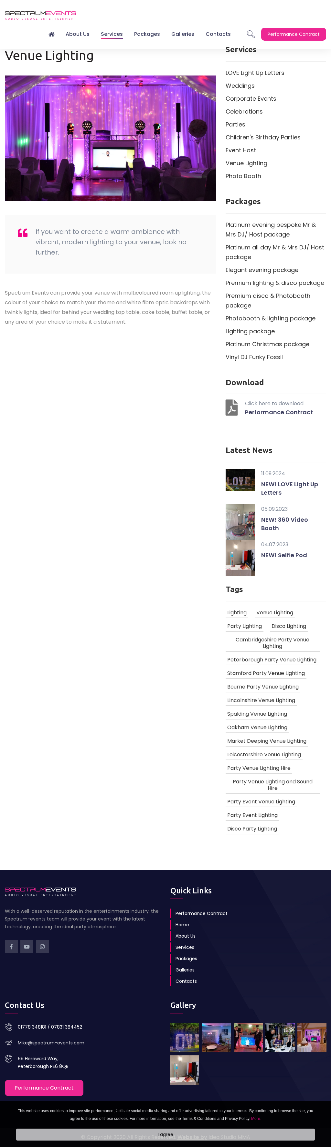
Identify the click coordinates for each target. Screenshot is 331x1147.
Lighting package (250, 331)
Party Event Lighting (252, 815)
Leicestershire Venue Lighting (264, 754)
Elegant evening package (262, 270)
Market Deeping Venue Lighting (266, 741)
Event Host (241, 150)
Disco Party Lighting (252, 828)
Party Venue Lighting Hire (259, 768)
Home (182, 924)
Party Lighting (244, 626)
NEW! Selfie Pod (284, 555)
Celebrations (244, 111)
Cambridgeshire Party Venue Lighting (272, 643)
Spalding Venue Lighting (257, 714)
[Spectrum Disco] (248, 1037)
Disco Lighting (289, 626)
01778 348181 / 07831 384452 (50, 1027)
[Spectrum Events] (279, 1037)
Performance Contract (279, 412)
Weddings (240, 86)
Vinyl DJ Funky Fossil (254, 357)
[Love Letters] (184, 1037)
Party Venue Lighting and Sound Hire (273, 785)
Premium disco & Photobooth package (268, 300)
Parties (235, 124)
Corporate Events (251, 99)
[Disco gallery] (311, 1037)
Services (112, 34)
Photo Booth (243, 176)
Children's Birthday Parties (263, 137)
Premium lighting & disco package (275, 283)
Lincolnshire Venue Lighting (261, 700)
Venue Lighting (246, 163)
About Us (78, 34)
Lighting (237, 612)
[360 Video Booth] (216, 1037)
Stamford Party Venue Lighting (266, 673)
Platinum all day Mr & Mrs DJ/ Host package (275, 252)
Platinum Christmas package (267, 344)
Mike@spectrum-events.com (51, 1043)
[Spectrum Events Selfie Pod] (184, 1069)
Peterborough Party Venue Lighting (271, 659)
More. (256, 1118)
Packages (147, 34)
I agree (165, 1134)
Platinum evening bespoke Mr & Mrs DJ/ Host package (271, 229)
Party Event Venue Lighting (261, 801)
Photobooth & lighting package (270, 318)
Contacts (218, 34)
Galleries (182, 34)
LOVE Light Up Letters (255, 73)
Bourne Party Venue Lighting (263, 686)
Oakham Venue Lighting (257, 727)
